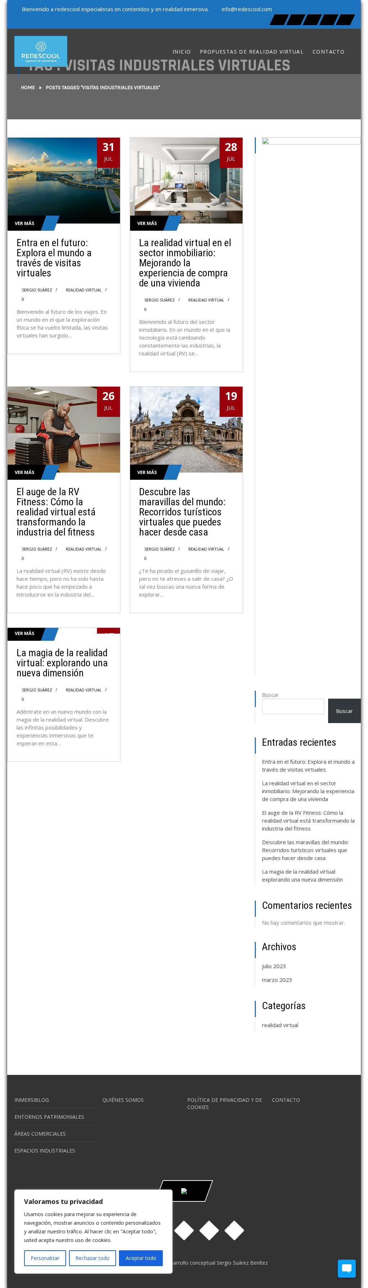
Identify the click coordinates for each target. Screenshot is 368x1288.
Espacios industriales (44, 1150)
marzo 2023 (277, 979)
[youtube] (345, 19)
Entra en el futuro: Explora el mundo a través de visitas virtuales (54, 258)
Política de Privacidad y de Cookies (224, 1103)
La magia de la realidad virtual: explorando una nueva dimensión (62, 663)
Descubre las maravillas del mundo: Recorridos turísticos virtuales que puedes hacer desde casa (182, 512)
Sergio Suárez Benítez (242, 1262)
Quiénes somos (123, 1099)
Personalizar (45, 1258)
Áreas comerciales (40, 1133)
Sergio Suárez (37, 290)
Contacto (286, 1099)
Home (28, 87)
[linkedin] (329, 19)
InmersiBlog (31, 1099)
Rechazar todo (92, 1258)
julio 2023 (274, 966)
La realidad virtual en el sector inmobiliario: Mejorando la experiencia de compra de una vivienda (185, 263)
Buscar (270, 694)
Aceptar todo (141, 1258)
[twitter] (295, 19)
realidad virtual (84, 290)
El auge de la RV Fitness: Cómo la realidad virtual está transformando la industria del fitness (56, 512)
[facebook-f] (279, 19)
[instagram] (312, 19)
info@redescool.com (247, 9)
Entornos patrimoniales (49, 1116)
